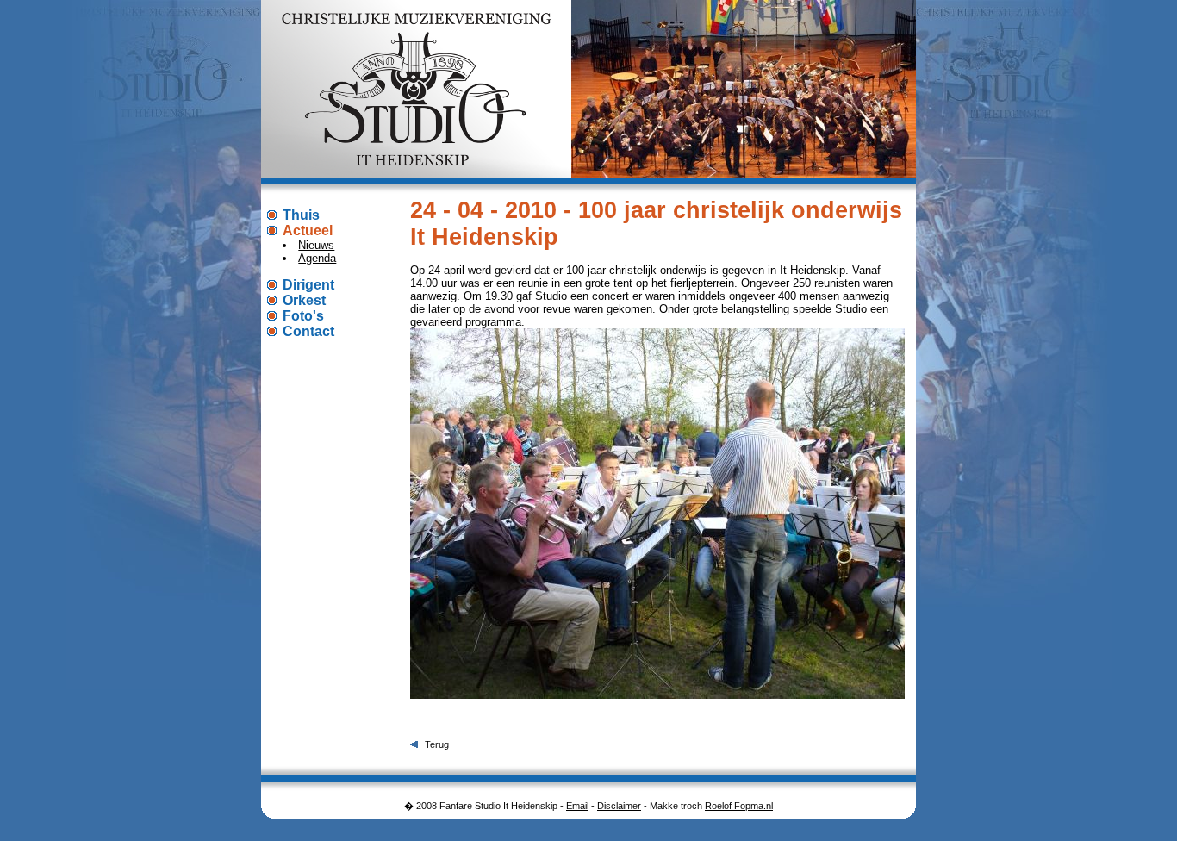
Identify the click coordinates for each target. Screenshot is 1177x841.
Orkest (304, 300)
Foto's (303, 315)
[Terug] (414, 744)
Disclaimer (619, 806)
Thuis (301, 215)
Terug (437, 744)
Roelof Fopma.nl (739, 806)
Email (577, 806)
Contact (308, 331)
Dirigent (308, 284)
